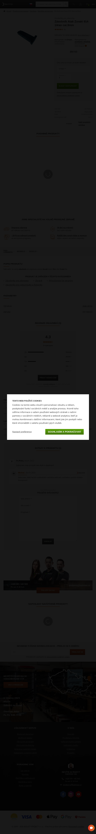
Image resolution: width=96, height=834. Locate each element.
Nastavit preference (22, 431)
